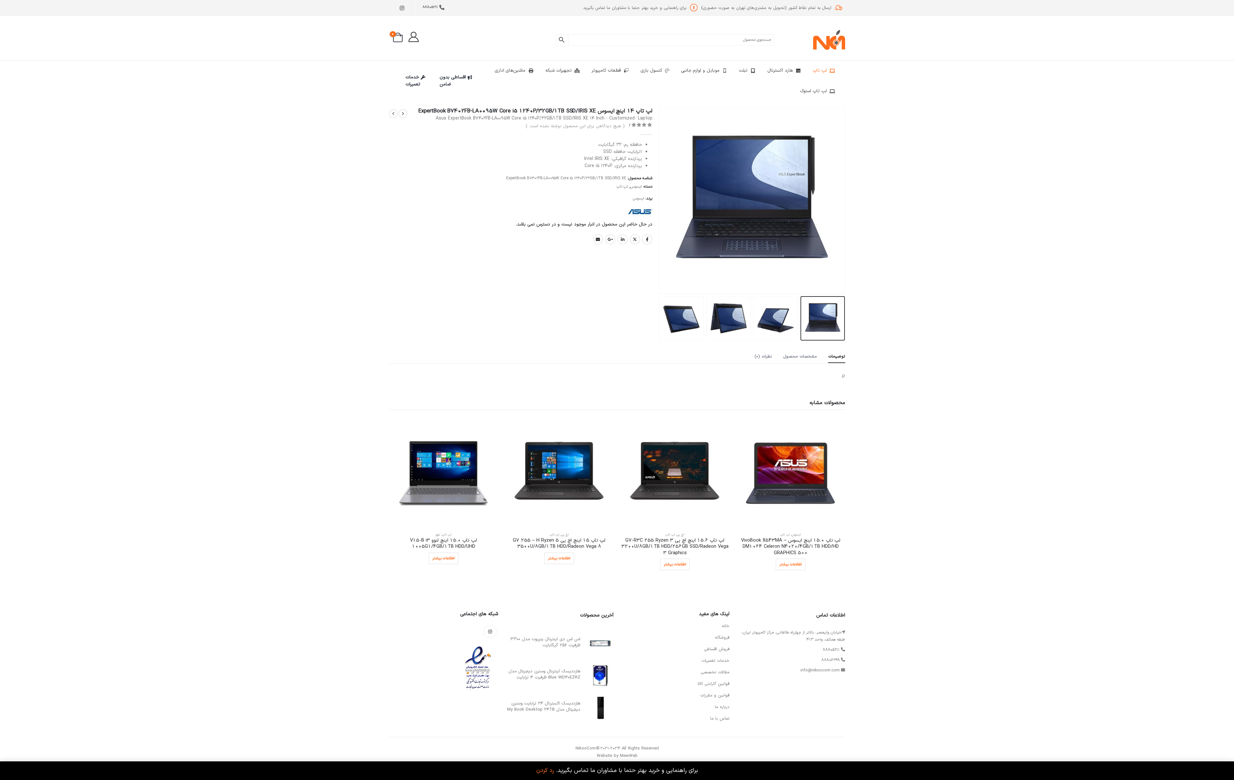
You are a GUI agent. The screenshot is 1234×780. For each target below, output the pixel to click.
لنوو (438, 534)
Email (598, 239)
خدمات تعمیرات (413, 81)
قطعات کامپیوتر (606, 70)
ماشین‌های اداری (510, 70)
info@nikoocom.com (820, 670)
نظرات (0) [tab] (763, 356)
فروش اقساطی (716, 649)
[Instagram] (402, 8)
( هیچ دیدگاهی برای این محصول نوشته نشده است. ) (575, 126)
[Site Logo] (829, 40)
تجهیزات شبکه (558, 70)
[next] (393, 113)
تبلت (743, 70)
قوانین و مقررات (714, 695)
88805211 (430, 7)
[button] (837, 201)
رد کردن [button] (545, 770)
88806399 (830, 660)
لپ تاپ (820, 70)
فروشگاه (722, 637)
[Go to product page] (790, 472)
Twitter (635, 239)
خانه (725, 626)
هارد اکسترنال (780, 70)
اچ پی (680, 534)
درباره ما (722, 707)
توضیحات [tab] (836, 356)
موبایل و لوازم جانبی (700, 70)
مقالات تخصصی (715, 672)
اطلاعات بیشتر (790, 564)
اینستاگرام (490, 631)
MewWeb (629, 756)
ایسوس (636, 187)
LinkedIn (622, 239)
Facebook (647, 239)
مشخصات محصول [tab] (800, 356)
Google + (610, 239)
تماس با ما (719, 718)
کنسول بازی (651, 70)
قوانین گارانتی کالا (713, 684)
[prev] (402, 113)
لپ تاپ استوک (813, 91)
